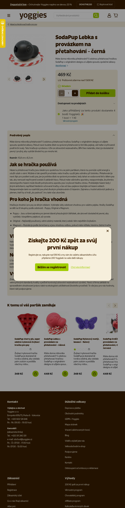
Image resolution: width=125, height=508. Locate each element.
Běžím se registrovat (52, 267)
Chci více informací (80, 267)
